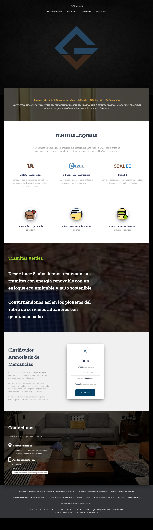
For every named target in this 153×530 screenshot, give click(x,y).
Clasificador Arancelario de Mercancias (29, 498)
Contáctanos (101, 12)
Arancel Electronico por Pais (122, 492)
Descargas (86, 12)
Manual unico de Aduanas (104, 498)
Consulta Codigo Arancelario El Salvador (65, 498)
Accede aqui (85, 392)
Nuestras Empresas (54, 12)
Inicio (88, 498)
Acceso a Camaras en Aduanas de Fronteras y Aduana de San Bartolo (46, 492)
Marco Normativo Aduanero (129, 498)
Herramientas (72, 12)
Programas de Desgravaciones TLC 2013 (76, 503)
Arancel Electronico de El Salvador (92, 492)
